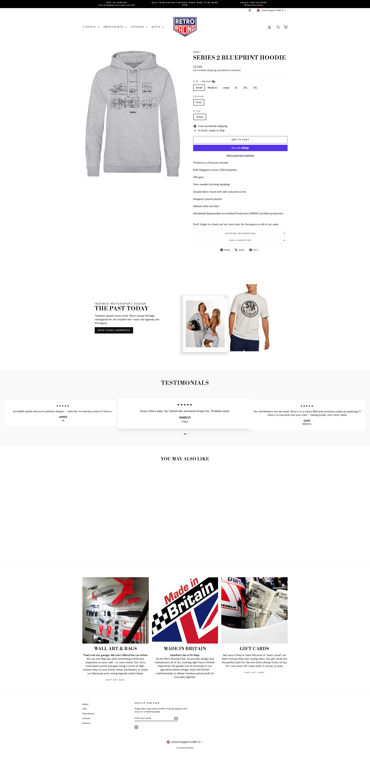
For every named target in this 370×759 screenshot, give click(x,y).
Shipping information (240, 233)
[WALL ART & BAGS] (115, 610)
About (85, 704)
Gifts (156, 26)
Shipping (212, 70)
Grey (199, 102)
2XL (245, 87)
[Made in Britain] (185, 610)
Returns (86, 723)
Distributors (88, 713)
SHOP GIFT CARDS (254, 672)
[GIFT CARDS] (254, 610)
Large (226, 87)
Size (202, 81)
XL (236, 87)
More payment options (240, 155)
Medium (212, 87)
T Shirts (90, 26)
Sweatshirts (114, 26)
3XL (255, 87)
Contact (86, 718)
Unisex (200, 117)
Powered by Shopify (185, 748)
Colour (198, 96)
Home (196, 51)
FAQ (84, 708)
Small (199, 87)
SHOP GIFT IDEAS (115, 680)
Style (197, 111)
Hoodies (138, 26)
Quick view (106, 538)
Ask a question (240, 240)
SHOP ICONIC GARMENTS (114, 330)
